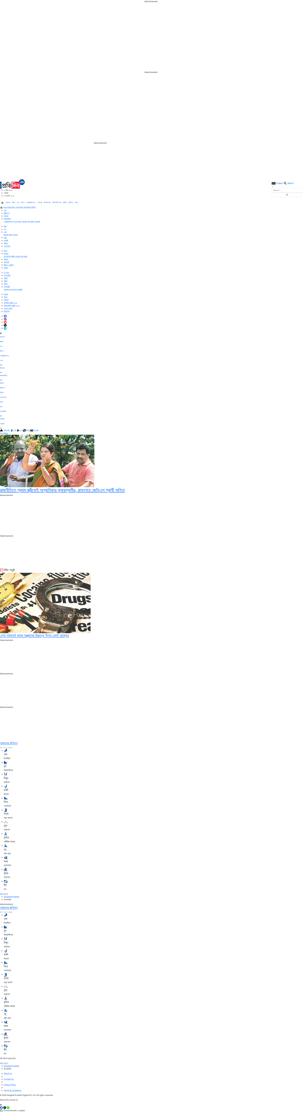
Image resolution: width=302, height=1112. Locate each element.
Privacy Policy (10, 1084)
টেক (29, 221)
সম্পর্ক (15, 221)
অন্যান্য (15, 235)
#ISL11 (7, 213)
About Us (8, 1073)
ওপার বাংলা (7, 246)
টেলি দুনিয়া (24, 256)
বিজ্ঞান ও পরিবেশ (9, 265)
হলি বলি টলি (7, 256)
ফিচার (5, 297)
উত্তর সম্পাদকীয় (17, 289)
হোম (5, 210)
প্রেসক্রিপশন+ (31, 202)
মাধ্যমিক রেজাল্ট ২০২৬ (10, 302)
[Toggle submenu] (1, 372)
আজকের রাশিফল (9, 743)
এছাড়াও (2, 423)
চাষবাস (6, 268)
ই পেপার (6, 272)
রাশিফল (70, 202)
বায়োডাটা (6, 262)
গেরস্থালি (37, 221)
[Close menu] (1, 333)
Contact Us (9, 1079)
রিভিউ (13, 256)
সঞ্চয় (76, 202)
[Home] (12, 184)
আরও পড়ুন (3, 894)
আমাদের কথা (7, 289)
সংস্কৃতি (17, 256)
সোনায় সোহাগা (8, 308)
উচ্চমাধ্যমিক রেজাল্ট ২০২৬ (11, 305)
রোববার (6, 294)
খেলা (39, 202)
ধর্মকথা (6, 243)
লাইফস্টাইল (56, 202)
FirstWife (4, 433)
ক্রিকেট (6, 235)
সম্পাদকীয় (7, 286)
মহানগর (8, 202)
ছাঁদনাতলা (6, 311)
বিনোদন (46, 202)
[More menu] (300, 202)
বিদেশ (23, 202)
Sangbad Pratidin (11, 896)
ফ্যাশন (19, 221)
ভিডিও (6, 284)
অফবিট (6, 240)
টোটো (32, 221)
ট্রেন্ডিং (6, 278)
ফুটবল (10, 235)
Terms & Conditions (12, 1090)
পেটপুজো (24, 221)
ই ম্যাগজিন (7, 275)
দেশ (18, 202)
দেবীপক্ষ (6, 300)
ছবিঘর (65, 202)
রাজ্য (13, 202)
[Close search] (273, 186)
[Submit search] (287, 194)
